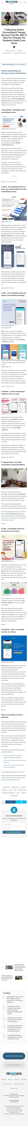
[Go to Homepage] (12, 2)
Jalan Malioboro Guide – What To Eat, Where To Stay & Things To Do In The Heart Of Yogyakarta (15, 999)
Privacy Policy (14, 1088)
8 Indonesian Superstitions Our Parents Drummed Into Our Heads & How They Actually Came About (14, 1028)
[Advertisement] (14, 901)
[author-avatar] (14, 47)
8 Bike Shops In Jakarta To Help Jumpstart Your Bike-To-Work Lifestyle (14, 1019)
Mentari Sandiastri (10, 50)
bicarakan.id (6, 787)
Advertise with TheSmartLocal (14, 1056)
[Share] (10, 802)
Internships (24, 1079)
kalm (10, 790)
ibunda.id (4, 790)
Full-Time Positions (7, 1083)
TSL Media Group (20, 1113)
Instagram (13, 777)
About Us (10, 1079)
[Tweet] (21, 802)
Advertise (3, 1079)
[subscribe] (21, 1065)
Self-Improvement (7, 53)
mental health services (8, 792)
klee (15, 790)
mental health (22, 790)
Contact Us (16, 1079)
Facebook (7, 777)
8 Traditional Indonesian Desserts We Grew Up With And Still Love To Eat (14, 1037)
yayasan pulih (14, 795)
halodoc (23, 787)
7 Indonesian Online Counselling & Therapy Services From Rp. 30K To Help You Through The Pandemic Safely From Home (14, 36)
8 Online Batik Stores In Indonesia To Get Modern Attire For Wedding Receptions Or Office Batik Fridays (14, 1010)
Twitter (3, 779)
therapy (23, 792)
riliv (18, 792)
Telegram (19, 777)
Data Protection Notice (19, 1083)
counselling (15, 787)
